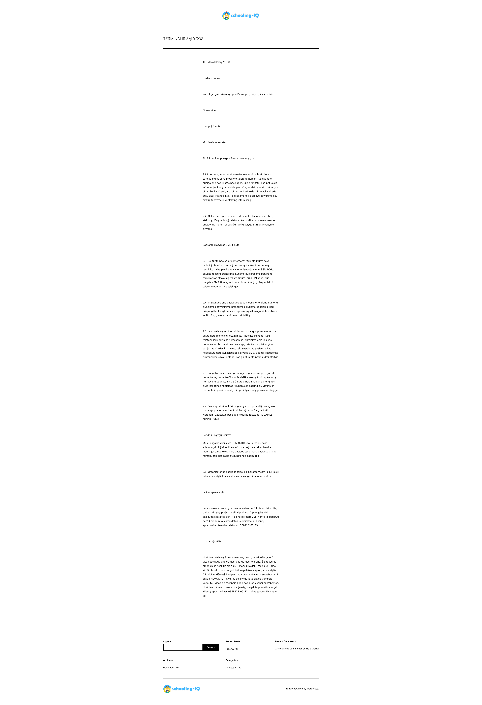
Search (167, 641)
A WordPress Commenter (288, 648)
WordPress (312, 688)
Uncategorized (233, 667)
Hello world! (231, 649)
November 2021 (171, 667)
